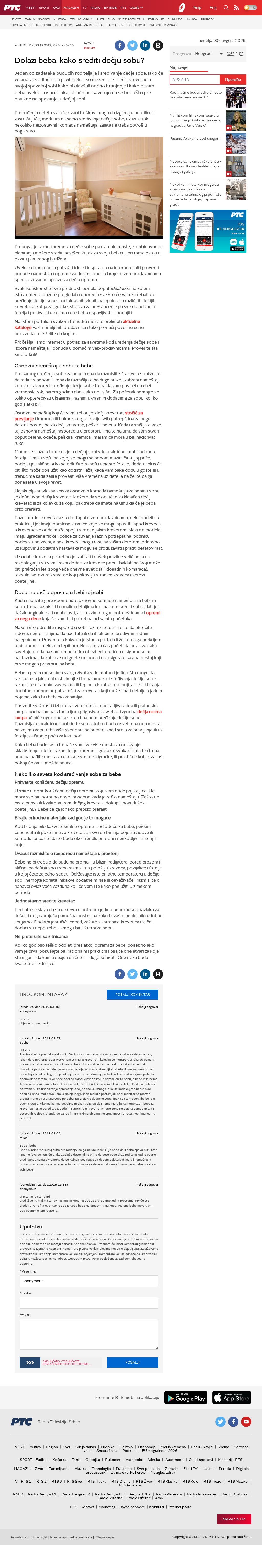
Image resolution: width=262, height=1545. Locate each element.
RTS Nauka (97, 1481)
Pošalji (132, 1362)
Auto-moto (174, 1459)
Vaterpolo (134, 1459)
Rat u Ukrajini (202, 1447)
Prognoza (182, 53)
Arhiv (159, 1498)
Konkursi (156, 1507)
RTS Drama (121, 1481)
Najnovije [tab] (179, 67)
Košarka (59, 1459)
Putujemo (105, 19)
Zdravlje (156, 19)
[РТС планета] (182, 7)
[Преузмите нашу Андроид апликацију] (185, 1397)
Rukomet (113, 1459)
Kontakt (87, 1507)
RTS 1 (26, 1481)
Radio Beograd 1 (42, 1494)
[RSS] (236, 7)
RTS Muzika (238, 1481)
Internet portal (180, 1507)
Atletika (153, 1459)
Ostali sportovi (201, 1459)
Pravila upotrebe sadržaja (71, 1537)
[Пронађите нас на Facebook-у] (233, 1422)
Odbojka (92, 1459)
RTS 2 (41, 1481)
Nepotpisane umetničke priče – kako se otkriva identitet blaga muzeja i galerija (195, 166)
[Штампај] (158, 45)
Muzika (59, 19)
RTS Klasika (168, 1481)
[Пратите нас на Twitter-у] (220, 1422)
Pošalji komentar (132, 994)
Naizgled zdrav (164, 25)
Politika (35, 1447)
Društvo (126, 1447)
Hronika (107, 1447)
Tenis (76, 1459)
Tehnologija (81, 19)
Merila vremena (173, 1447)
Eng (213, 7)
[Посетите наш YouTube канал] (246, 1422)
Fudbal (41, 1459)
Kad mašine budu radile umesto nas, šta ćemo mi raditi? (196, 95)
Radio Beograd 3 (109, 1494)
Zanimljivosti (37, 19)
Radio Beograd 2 (75, 1494)
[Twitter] (132, 45)
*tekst (24, 1315)
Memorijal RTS (230, 1459)
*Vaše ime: (28, 1271)
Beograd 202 (139, 1494)
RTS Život (144, 1481)
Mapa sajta (234, 1519)
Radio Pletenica (169, 1494)
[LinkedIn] (145, 45)
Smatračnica (106, 1450)
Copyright (39, 1537)
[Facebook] (120, 45)
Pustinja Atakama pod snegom (195, 138)
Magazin (71, 8)
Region (52, 1447)
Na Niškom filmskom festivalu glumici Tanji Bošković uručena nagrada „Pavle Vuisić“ (195, 120)
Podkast (130, 1450)
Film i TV (175, 19)
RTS (123, 8)
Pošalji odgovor (147, 1007)
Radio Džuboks (234, 1494)
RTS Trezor (213, 1481)
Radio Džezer (138, 1498)
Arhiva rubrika (89, 25)
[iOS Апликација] (208, 231)
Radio (95, 8)
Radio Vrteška (110, 1498)
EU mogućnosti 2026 (159, 1450)
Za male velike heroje (126, 25)
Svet (66, 1447)
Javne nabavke (132, 1507)
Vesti (31, 8)
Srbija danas (85, 1447)
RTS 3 (57, 1481)
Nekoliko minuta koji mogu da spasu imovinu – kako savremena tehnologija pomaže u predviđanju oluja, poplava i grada (195, 194)
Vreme (223, 1447)
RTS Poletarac (131, 1485)
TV (84, 8)
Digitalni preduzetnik (31, 25)
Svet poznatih (131, 19)
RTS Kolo (191, 1481)
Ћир (197, 7)
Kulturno (63, 25)
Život (16, 19)
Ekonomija (147, 1447)
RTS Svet (74, 1481)
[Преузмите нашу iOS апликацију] (231, 1397)
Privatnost (19, 1537)
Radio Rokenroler (201, 1494)
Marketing (107, 1507)
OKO (56, 8)
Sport (44, 8)
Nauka (191, 19)
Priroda (208, 19)
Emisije (110, 8)
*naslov (26, 1293)
